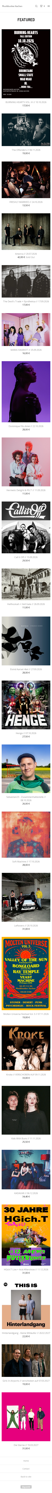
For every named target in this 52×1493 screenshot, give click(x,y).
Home (26, 1460)
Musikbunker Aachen (12, 6)
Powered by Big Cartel (26, 1487)
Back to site (26, 1476)
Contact (26, 1468)
